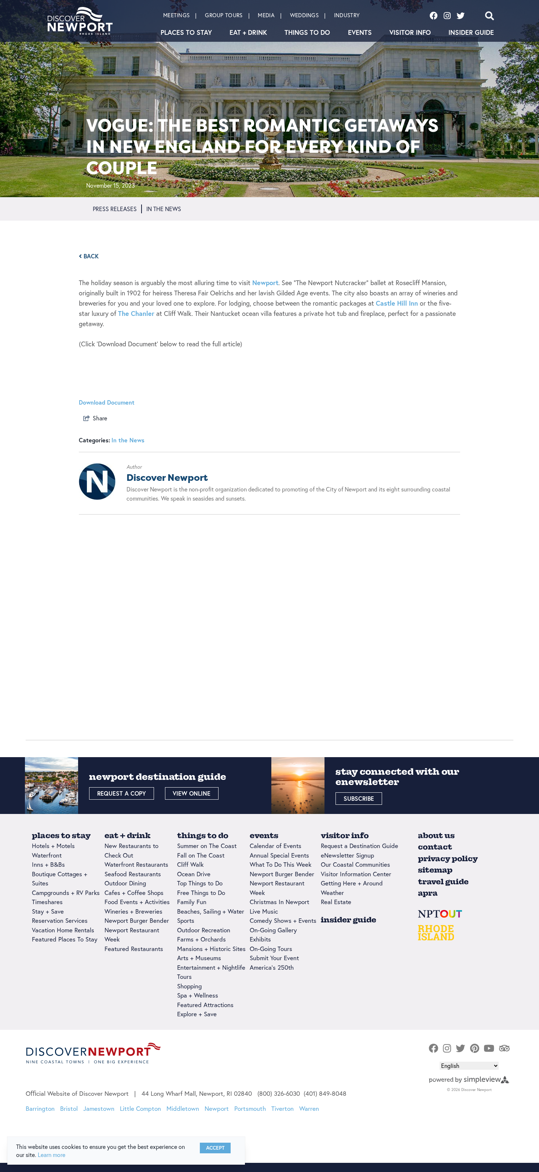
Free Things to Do (201, 892)
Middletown (182, 1108)
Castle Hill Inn (397, 303)
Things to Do (307, 32)
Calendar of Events (275, 845)
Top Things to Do (200, 883)
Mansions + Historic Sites (211, 948)
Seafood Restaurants (132, 874)
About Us (436, 835)
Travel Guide (443, 881)
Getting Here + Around (352, 883)
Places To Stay (186, 32)
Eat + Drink (248, 32)
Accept (215, 1148)
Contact (435, 846)
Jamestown (98, 1108)
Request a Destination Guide (359, 845)
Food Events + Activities (137, 902)
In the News (127, 440)
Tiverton (282, 1108)
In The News (163, 209)
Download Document (107, 402)
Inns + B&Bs (48, 864)
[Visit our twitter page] (460, 16)
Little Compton (140, 1108)
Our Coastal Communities (355, 864)
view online (191, 793)
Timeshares (47, 902)
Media (266, 15)
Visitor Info (410, 32)
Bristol (69, 1108)
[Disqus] (269, 619)
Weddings (304, 15)
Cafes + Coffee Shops (134, 892)
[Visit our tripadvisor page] (504, 1048)
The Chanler (137, 313)
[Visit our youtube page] (489, 1048)
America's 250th (272, 967)
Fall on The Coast (200, 855)
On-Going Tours (271, 948)
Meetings (176, 15)
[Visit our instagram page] (447, 16)
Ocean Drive (193, 874)
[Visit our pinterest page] (474, 1048)
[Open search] (489, 15)
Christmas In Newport (279, 902)
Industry (347, 15)
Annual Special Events (279, 855)
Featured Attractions (205, 1005)
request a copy (121, 793)
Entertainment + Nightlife (211, 967)
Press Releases (115, 209)
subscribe (359, 798)
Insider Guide (471, 32)
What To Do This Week (280, 864)
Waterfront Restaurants (136, 864)
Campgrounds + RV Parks (66, 892)
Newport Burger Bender (136, 920)
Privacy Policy (448, 858)
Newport (265, 282)
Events (360, 32)
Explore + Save (197, 1014)
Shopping (189, 986)
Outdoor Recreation (203, 930)
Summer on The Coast (206, 845)
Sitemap (435, 869)
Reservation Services (60, 920)
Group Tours (223, 15)
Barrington (40, 1108)
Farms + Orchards (201, 939)
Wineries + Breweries (133, 911)
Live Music (264, 911)
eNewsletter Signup (347, 855)
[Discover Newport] (80, 21)
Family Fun (191, 902)
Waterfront (47, 855)
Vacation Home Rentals (63, 930)
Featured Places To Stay (65, 939)
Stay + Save (48, 911)
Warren (309, 1108)
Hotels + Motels (53, 845)
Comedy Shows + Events (283, 920)
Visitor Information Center (356, 874)
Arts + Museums (199, 958)
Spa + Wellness (197, 995)
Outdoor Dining (125, 883)
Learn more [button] (51, 1154)
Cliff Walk (190, 864)
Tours (184, 976)
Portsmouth (250, 1108)
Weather (332, 892)
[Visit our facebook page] (434, 16)
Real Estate (336, 902)
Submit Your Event (274, 958)
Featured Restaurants (133, 948)
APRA (428, 893)
